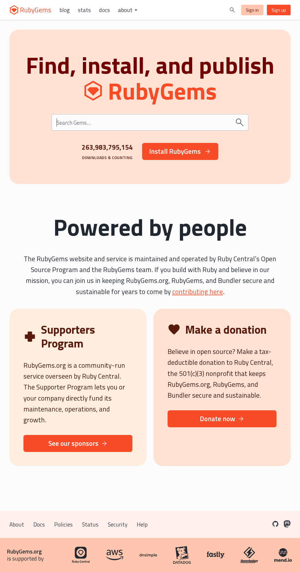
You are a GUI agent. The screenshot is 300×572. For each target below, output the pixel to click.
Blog (64, 10)
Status (90, 524)
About (16, 524)
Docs (104, 10)
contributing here (197, 291)
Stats (84, 10)
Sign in (252, 10)
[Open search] (232, 10)
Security (117, 524)
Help (142, 524)
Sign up (279, 10)
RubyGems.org (24, 551)
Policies (63, 524)
